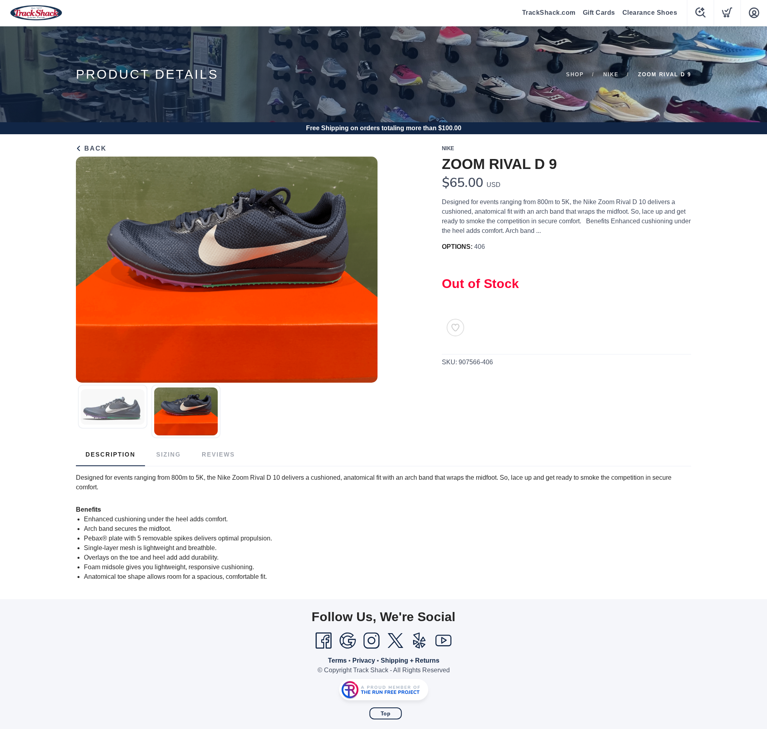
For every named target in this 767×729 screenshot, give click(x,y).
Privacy (363, 660)
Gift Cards (599, 12)
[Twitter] (395, 641)
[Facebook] (324, 641)
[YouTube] (443, 641)
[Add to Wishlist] (455, 327)
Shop (575, 74)
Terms (337, 660)
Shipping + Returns (410, 660)
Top (386, 714)
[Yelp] (419, 641)
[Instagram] (372, 641)
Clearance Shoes (650, 12)
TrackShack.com (549, 12)
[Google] (348, 641)
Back (94, 148)
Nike (611, 74)
